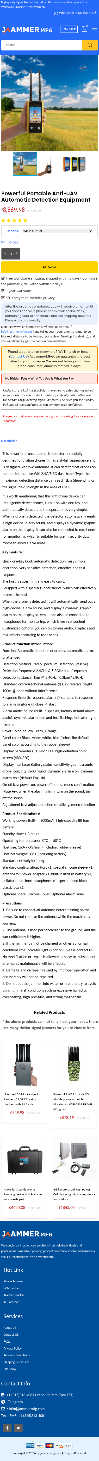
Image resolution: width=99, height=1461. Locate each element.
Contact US (19, 356)
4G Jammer (11, 1302)
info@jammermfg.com (16, 332)
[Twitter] (18, 1428)
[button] (93, 103)
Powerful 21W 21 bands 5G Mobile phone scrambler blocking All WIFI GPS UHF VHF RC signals (72, 1102)
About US (10, 1328)
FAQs (7, 1342)
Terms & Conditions (17, 1355)
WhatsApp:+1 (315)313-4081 (78, 13)
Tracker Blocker (14, 1295)
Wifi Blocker (12, 1288)
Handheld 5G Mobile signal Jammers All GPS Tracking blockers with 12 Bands (21, 1099)
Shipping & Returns (16, 1362)
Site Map (10, 1369)
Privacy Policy (13, 1349)
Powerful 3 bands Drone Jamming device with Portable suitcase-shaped (23, 1194)
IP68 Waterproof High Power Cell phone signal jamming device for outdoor (74, 1194)
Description (9, 441)
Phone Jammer (14, 1281)
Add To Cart (49, 267)
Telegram (15, 1402)
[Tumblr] (7, 1428)
